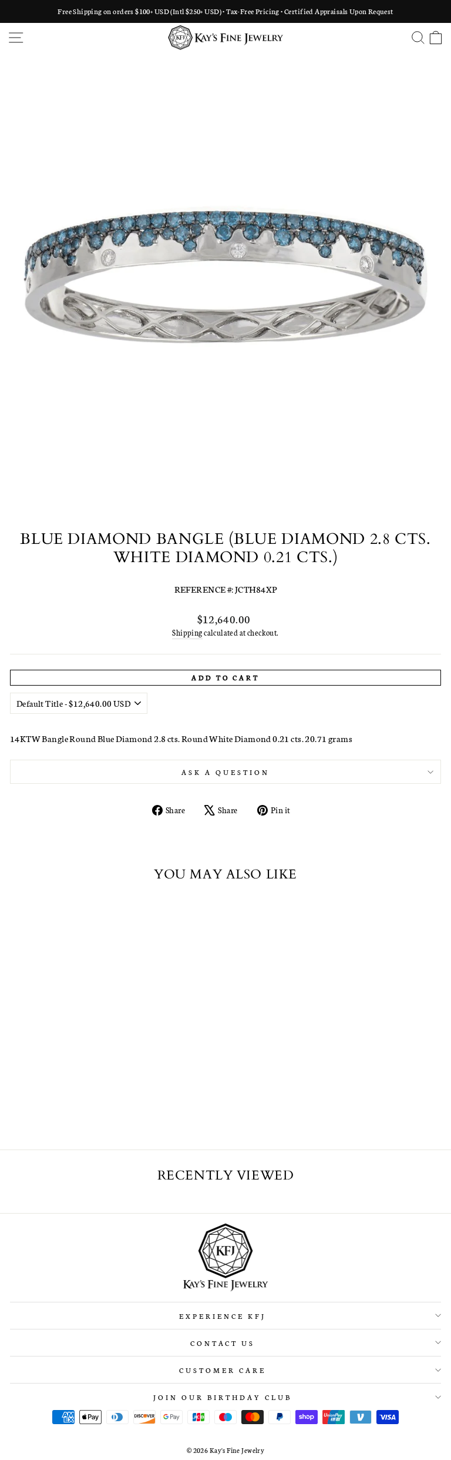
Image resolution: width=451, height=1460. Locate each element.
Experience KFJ (222, 1316)
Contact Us (222, 1343)
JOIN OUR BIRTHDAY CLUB (222, 1397)
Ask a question (225, 772)
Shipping (187, 632)
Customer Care (222, 1370)
